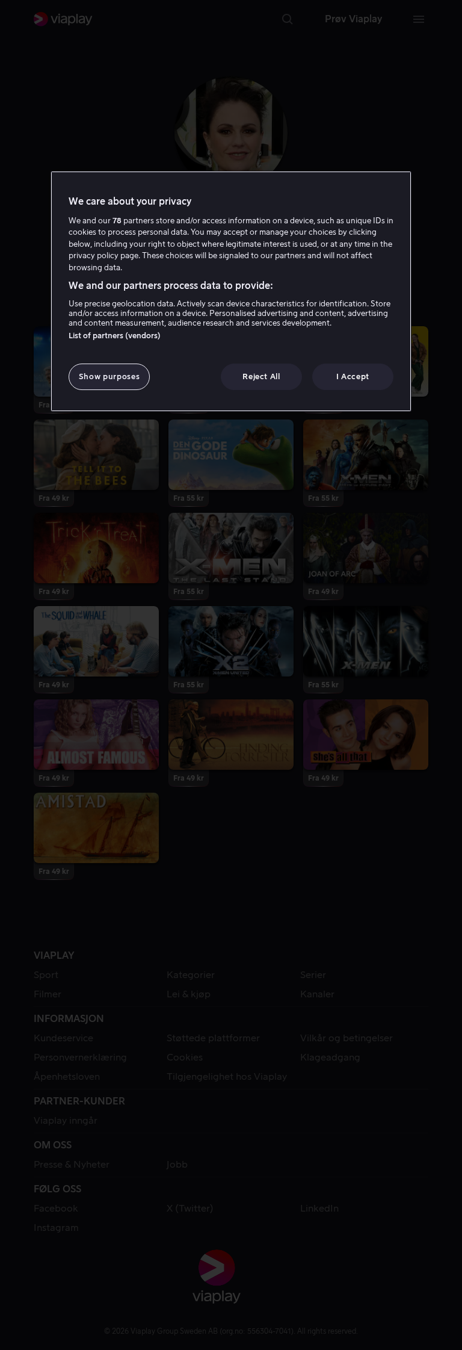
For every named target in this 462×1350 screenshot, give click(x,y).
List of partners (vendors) (115, 335)
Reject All (261, 376)
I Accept (352, 376)
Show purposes (109, 376)
